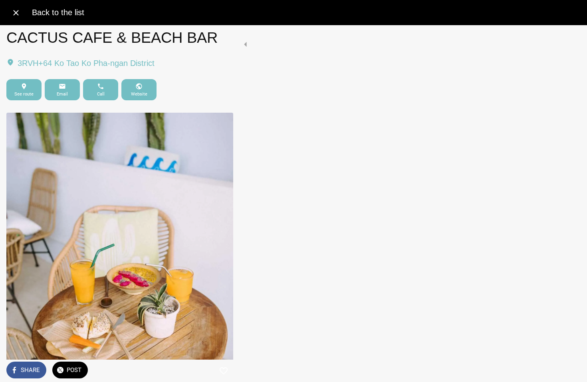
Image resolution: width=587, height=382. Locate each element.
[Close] (16, 13)
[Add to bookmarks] (223, 370)
